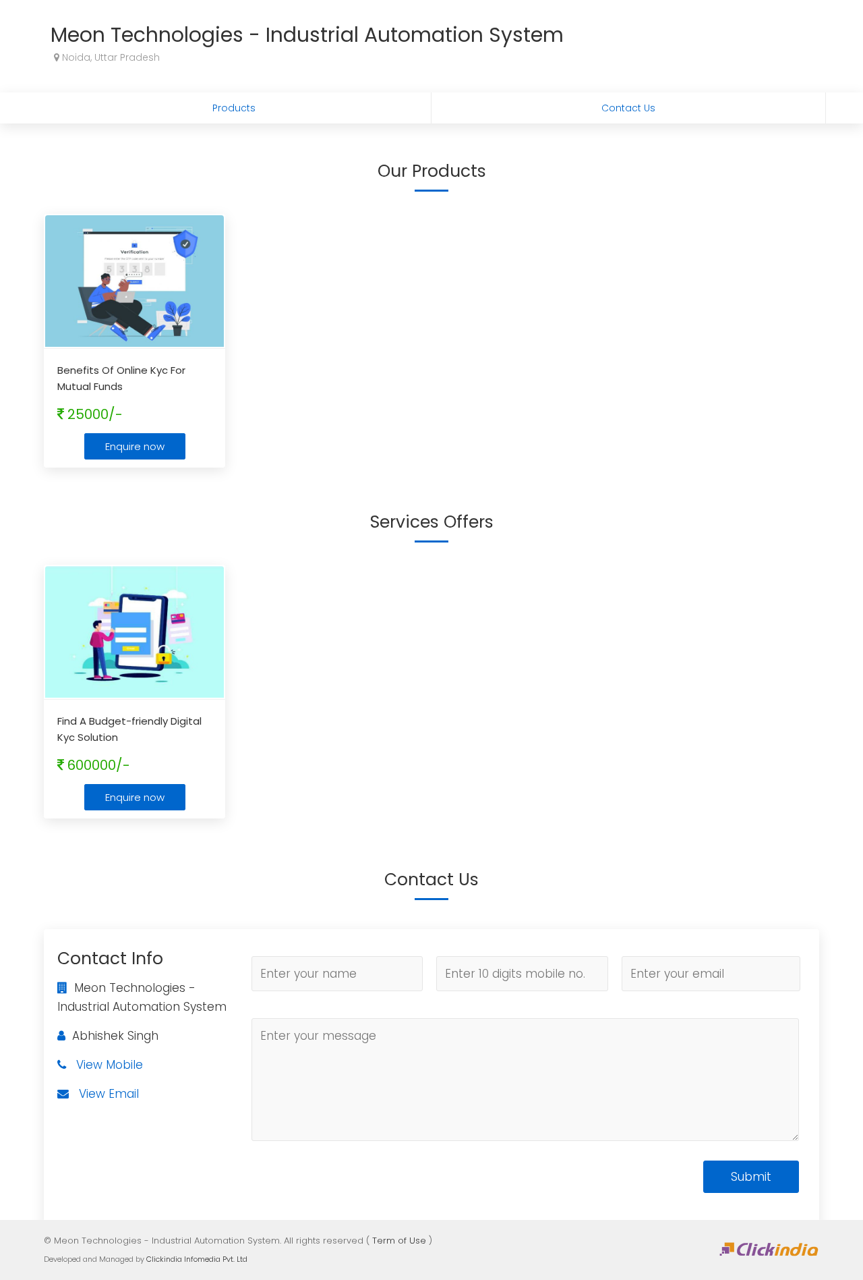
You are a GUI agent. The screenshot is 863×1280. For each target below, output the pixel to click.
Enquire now (135, 446)
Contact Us (628, 108)
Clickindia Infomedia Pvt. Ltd (196, 1259)
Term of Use (399, 1240)
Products (234, 108)
